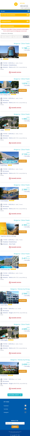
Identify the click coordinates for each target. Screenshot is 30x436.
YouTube (6, 409)
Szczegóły (22, 55)
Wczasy (3, 11)
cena (25, 36)
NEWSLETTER (14, 420)
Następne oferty (13, 395)
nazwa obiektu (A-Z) (7, 36)
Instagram (6, 412)
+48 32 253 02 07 (24, 5)
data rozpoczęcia (17, 36)
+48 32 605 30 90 (24, 6)
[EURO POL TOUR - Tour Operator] (4, 5)
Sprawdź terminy (16, 72)
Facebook (6, 405)
